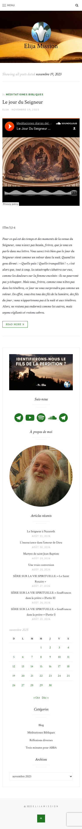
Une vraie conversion (41, 565)
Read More (13, 324)
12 (13, 666)
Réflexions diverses (41, 740)
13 (23, 666)
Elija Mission (41, 46)
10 (59, 657)
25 (68, 676)
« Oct (36, 698)
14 (32, 666)
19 (13, 676)
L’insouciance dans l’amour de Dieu (41, 543)
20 (22, 676)
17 (59, 666)
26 (13, 685)
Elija (5, 109)
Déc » (45, 698)
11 (68, 657)
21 (32, 676)
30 (50, 685)
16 (50, 666)
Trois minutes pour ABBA (41, 748)
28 (31, 685)
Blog (41, 725)
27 (22, 685)
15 (41, 666)
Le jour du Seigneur (22, 102)
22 (41, 676)
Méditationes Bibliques (24, 94)
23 (50, 676)
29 (41, 685)
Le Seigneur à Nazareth (41, 531)
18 (68, 666)
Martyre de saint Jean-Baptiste (41, 554)
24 (59, 676)
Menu (11, 5)
